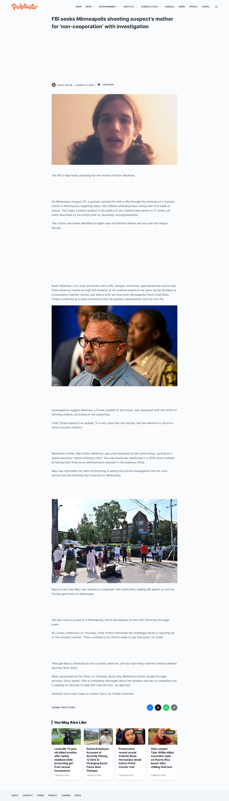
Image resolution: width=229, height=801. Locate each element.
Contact (28, 795)
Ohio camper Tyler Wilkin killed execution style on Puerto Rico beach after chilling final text (162, 758)
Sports (193, 6)
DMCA (78, 795)
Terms (40, 795)
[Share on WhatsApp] (166, 707)
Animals (169, 6)
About (15, 795)
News (89, 6)
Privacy (52, 795)
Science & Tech (149, 6)
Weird (182, 6)
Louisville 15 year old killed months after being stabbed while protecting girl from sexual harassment (65, 759)
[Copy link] (174, 707)
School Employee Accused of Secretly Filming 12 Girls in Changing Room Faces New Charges (98, 759)
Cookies (66, 795)
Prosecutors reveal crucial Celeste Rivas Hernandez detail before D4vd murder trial (130, 758)
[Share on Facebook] (150, 707)
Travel (206, 6)
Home (78, 6)
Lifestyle (128, 6)
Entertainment (107, 6)
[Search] (216, 7)
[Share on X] (158, 707)
